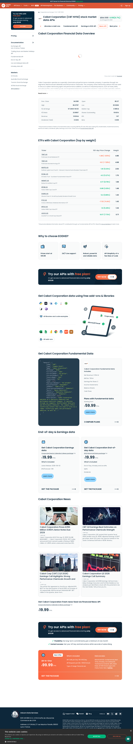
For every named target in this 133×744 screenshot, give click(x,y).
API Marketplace (46, 5)
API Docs (17, 5)
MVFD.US (44, 167)
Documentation (17, 43)
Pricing (13, 36)
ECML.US (44, 174)
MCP (34, 5)
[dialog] (66, 736)
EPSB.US (44, 187)
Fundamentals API (17, 57)
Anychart (119, 76)
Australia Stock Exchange (19, 79)
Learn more (79, 1)
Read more (8, 736)
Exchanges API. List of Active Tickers (18, 47)
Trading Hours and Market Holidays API (22, 52)
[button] (44, 739)
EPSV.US (44, 207)
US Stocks (14, 76)
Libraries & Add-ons (52, 26)
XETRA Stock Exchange (18, 86)
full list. (110, 668)
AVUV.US (44, 213)
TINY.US (44, 161)
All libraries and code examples (55, 316)
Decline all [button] (117, 736)
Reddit (81, 714)
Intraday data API (17, 66)
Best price (114, 26)
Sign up (127, 6)
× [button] (131, 731)
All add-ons (48, 339)
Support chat (69, 714)
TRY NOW (23, 26)
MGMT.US (45, 181)
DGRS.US (44, 194)
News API (102, 26)
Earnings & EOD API (88, 26)
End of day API (16, 60)
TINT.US (44, 154)
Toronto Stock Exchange (19, 82)
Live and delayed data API (19, 63)
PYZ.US (44, 200)
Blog (90, 714)
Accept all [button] (96, 736)
